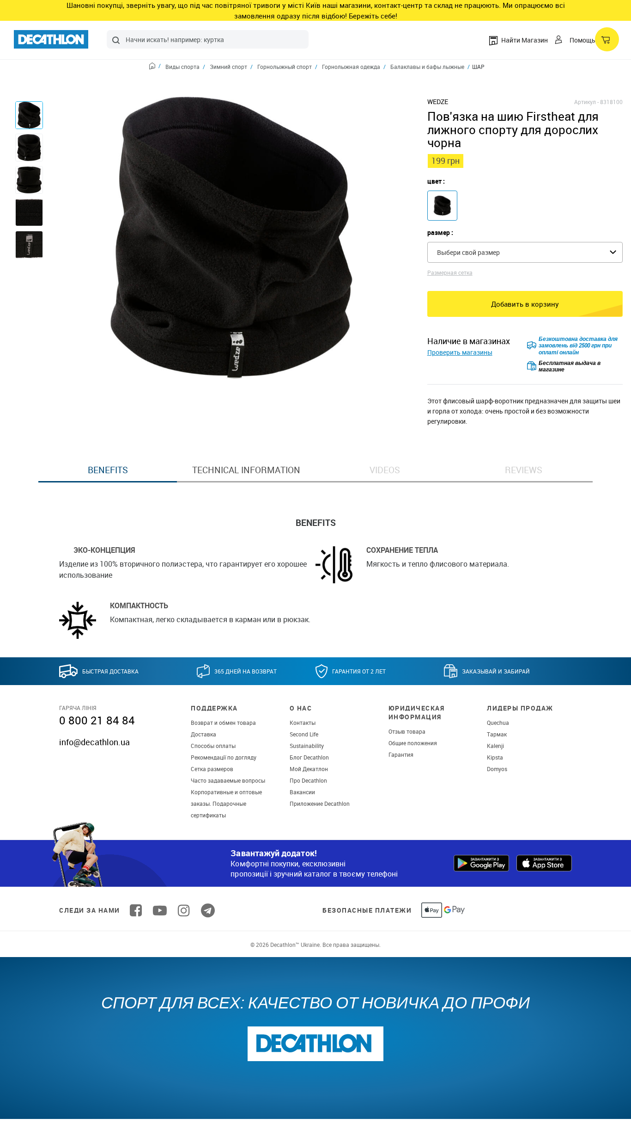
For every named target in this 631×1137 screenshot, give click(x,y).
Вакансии (302, 792)
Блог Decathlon (309, 757)
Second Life (304, 734)
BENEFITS (108, 470)
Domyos (497, 768)
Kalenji (495, 745)
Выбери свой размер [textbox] (468, 252)
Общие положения (412, 743)
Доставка (203, 734)
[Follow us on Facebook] (136, 910)
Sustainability (307, 745)
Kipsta (495, 757)
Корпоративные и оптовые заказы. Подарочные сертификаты (226, 803)
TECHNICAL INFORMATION (246, 470)
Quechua (498, 722)
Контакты (303, 722)
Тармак (497, 734)
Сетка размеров (212, 768)
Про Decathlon (308, 780)
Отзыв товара (406, 731)
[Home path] (155, 67)
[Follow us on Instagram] (184, 910)
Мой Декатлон (309, 768)
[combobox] (208, 39)
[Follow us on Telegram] (208, 910)
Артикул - (586, 101)
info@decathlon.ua (94, 742)
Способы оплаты (213, 745)
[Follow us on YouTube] (160, 910)
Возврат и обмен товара (223, 722)
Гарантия (400, 754)
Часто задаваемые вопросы (228, 780)
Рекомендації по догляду (223, 757)
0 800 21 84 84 (97, 720)
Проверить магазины (459, 352)
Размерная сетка (450, 272)
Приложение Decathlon (320, 803)
